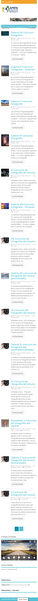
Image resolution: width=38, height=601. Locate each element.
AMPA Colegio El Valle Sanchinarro (21, 38)
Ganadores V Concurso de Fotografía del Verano (23, 423)
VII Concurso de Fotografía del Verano (23, 311)
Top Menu (8, 2)
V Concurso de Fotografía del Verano (23, 493)
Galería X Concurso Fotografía (21, 102)
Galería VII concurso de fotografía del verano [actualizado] (24, 275)
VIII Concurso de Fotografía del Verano (23, 240)
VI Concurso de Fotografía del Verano (23, 383)
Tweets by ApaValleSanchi (9, 569)
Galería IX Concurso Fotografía (22, 137)
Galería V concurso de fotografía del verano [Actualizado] (23, 460)
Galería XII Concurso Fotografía (22, 34)
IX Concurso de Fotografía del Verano (23, 171)
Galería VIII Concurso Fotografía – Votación (23, 205)
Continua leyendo (17, 59)
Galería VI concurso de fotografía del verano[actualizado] (23, 347)
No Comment (25, 430)
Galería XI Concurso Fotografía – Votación (23, 68)
